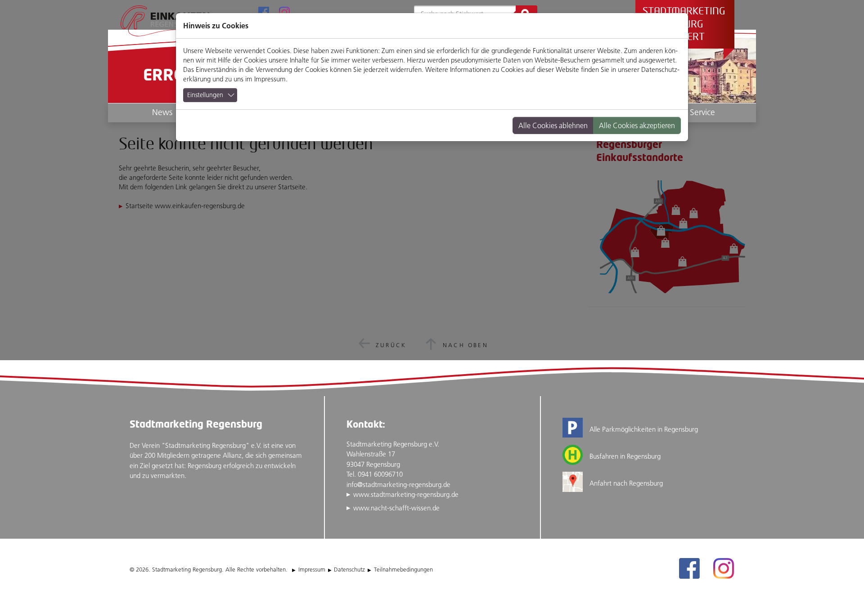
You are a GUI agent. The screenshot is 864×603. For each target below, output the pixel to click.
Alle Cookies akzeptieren (637, 125)
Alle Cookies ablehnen (553, 125)
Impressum (270, 79)
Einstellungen (205, 95)
